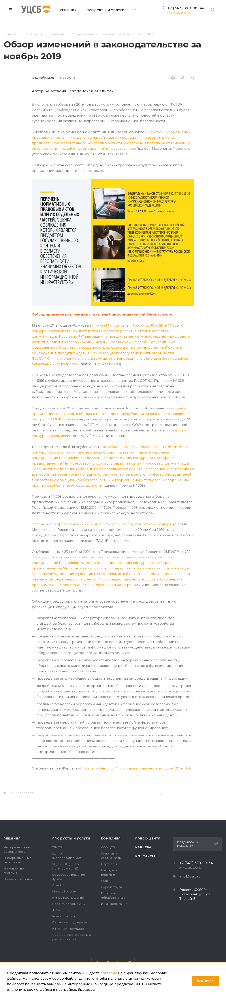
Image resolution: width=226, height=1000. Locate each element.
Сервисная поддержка (69, 922)
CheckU (58, 885)
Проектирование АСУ (69, 903)
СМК (104, 881)
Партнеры (109, 864)
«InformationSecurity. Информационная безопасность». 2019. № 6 (135, 768)
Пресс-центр (148, 838)
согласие (109, 973)
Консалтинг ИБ (63, 916)
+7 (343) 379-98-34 (185, 8)
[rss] (182, 78)
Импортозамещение (68, 897)
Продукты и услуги (71, 838)
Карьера (143, 847)
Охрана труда (111, 887)
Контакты (145, 856)
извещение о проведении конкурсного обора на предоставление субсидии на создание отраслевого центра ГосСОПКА (111, 413)
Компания (111, 838)
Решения (12, 838)
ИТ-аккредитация (114, 903)
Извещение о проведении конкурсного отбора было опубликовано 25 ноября (101, 524)
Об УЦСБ (108, 847)
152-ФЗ (57, 847)
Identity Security (64, 891)
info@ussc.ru (190, 876)
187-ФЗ (57, 910)
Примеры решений (18, 879)
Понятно (205, 981)
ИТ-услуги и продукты (68, 928)
